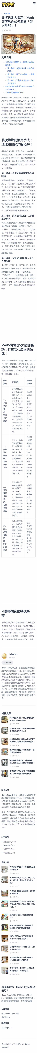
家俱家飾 (7, 845)
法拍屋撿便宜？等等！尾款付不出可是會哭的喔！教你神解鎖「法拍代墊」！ (22, 904)
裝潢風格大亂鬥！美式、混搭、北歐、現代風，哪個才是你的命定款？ (22, 880)
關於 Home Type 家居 (10, 1013)
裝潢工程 (7, 14)
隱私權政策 (5, 1017)
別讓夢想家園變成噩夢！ (15, 92)
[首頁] (8, 5)
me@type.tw (6, 1027)
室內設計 (7, 841)
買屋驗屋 (7, 853)
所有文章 (8, 663)
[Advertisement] (18, 311)
